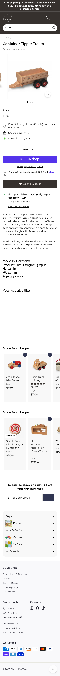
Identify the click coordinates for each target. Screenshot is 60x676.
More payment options (30, 166)
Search (6, 578)
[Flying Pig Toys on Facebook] (37, 608)
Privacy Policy (10, 623)
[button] (38, 383)
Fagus (6, 49)
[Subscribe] (48, 497)
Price (6, 110)
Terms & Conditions (13, 632)
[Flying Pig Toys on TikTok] (43, 608)
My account (9, 591)
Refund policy (10, 587)
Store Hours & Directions (16, 574)
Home (6, 38)
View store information (18, 207)
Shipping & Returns (13, 628)
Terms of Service (11, 583)
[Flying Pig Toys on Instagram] (31, 608)
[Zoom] (48, 94)
